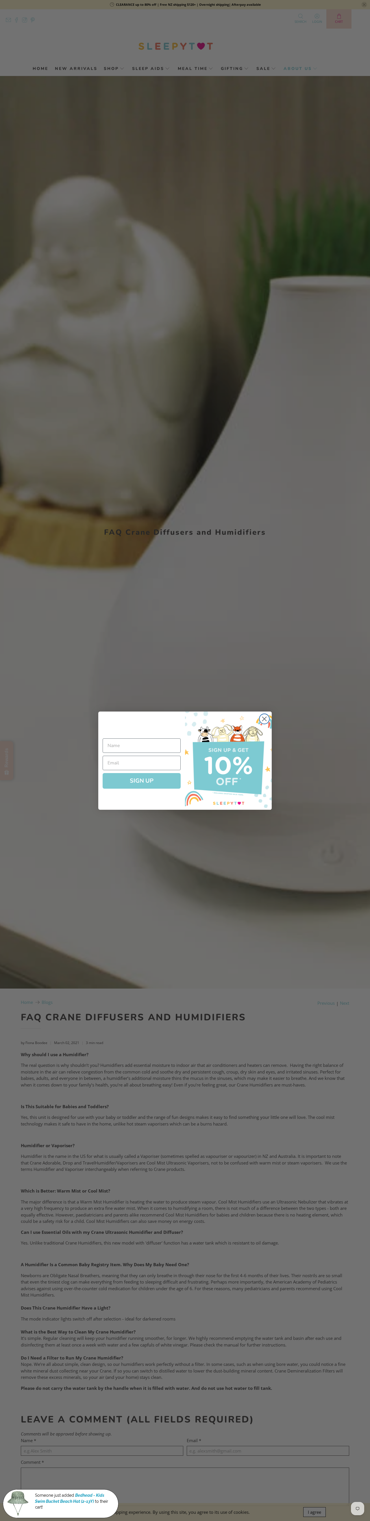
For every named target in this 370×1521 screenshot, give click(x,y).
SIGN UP (141, 781)
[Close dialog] (264, 719)
